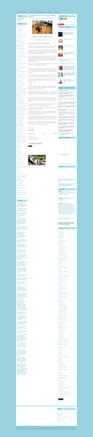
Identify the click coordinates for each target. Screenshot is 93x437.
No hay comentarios (51, 18)
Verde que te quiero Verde (22, 194)
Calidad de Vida (20, 54)
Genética (18, 122)
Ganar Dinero (19, 120)
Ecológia (18, 97)
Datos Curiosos (20, 82)
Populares (61, 24)
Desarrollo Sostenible (21, 91)
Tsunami (18, 190)
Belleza (18, 40)
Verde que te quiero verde (39, 12)
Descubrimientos (20, 93)
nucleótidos (19, 234)
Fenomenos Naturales (21, 113)
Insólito (18, 130)
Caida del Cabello (20, 50)
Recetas (18, 159)
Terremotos (60, 381)
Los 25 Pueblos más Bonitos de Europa (66, 63)
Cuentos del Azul (49, 12)
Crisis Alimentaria (20, 76)
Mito (18, 143)
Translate (21, 21)
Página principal (60, 410)
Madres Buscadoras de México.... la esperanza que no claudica (69, 80)
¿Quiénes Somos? (60, 412)
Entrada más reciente (32, 133)
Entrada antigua (54, 133)
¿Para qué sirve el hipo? (68, 39)
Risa (18, 170)
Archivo (72, 24)
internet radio (63, 163)
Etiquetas (67, 24)
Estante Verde (30, 12)
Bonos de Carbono (20, 48)
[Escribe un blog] (30, 130)
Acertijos (18, 27)
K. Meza (57, 428)
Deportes (18, 86)
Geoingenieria (19, 124)
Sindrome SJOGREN (21, 176)
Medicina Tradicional (21, 136)
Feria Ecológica (20, 115)
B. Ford (53, 428)
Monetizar (19, 145)
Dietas (18, 95)
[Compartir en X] (31, 130)
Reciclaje (18, 161)
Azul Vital (68, 163)
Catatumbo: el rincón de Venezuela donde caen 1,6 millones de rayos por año (68, 33)
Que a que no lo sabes (21, 154)
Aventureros (19, 38)
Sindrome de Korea (20, 174)
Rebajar (18, 157)
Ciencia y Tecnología (21, 63)
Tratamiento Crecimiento (21, 187)
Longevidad (19, 134)
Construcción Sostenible (21, 71)
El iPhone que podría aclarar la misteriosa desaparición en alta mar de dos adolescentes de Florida (69, 74)
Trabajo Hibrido (20, 185)
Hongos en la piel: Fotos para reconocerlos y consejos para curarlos (67, 60)
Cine (18, 65)
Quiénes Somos (24, 12)
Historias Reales (20, 126)
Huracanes (19, 128)
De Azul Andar (56, 12)
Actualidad (19, 29)
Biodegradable (19, 44)
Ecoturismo (19, 99)
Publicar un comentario (33, 138)
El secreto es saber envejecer (69, 45)
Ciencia (18, 61)
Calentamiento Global (21, 52)
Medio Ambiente (20, 141)
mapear (18, 233)
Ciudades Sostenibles (21, 67)
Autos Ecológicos (20, 36)
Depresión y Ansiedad (21, 88)
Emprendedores (20, 101)
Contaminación (20, 74)
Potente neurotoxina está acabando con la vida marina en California (42, 16)
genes (24, 236)
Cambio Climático (20, 56)
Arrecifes (18, 34)
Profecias (19, 152)
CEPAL (59, 263)
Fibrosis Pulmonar (61, 321)
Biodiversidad (19, 46)
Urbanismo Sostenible (21, 192)
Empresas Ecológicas (21, 103)
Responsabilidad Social (21, 167)
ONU (59, 350)
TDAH (18, 178)
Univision (32, 127)
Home (18, 12)
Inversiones (19, 132)
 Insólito (19, 25)
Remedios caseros (20, 165)
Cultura (18, 80)
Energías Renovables (21, 105)
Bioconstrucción (20, 42)
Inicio (43, 133)
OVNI (18, 150)
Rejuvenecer (19, 163)
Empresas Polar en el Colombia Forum (66, 29)
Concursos (19, 69)
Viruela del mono (20, 197)
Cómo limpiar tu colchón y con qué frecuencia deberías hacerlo (69, 53)
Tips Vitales (19, 183)
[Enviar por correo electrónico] (28, 130)
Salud (18, 172)
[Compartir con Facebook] (32, 130)
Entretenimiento (20, 107)
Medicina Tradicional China (22, 138)
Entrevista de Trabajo (21, 109)
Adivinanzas (60, 236)
